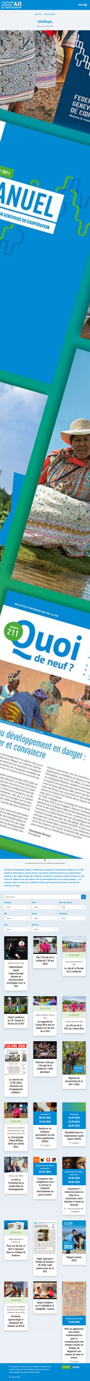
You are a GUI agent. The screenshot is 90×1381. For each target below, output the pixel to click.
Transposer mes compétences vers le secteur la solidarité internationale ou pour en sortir (45, 1186)
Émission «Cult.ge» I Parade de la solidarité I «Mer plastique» (45, 1067)
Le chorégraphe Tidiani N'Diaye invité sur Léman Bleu (16, 1142)
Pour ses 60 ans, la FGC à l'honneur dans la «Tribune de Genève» (16, 1250)
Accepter (66, 1367)
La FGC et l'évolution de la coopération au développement (16, 1184)
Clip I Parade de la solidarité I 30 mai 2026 (45, 960)
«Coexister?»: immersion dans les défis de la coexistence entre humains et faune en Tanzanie (74, 1196)
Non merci (76, 1367)
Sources (34, 914)
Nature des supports (65, 902)
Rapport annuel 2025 (74, 1258)
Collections (7, 902)
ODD (5, 914)
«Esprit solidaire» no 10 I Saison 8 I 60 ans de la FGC (16, 1020)
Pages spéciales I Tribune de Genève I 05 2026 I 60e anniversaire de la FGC (45, 1265)
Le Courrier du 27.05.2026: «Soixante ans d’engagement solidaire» (16, 1086)
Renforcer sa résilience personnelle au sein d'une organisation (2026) (45, 1135)
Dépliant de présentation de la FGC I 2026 (74, 1081)
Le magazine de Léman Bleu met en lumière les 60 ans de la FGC (45, 1026)
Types (6, 925)
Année (34, 902)
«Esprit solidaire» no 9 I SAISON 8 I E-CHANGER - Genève (45, 1306)
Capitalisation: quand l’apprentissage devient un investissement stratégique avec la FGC (16, 976)
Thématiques (63, 914)
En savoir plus (14, 1377)
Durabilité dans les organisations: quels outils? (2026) (74, 1136)
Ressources (49, 14)
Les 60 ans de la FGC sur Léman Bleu (74, 1027)
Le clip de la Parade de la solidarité (74, 970)
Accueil (38, 14)
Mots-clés (35, 925)
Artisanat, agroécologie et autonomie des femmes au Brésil (16, 1321)
